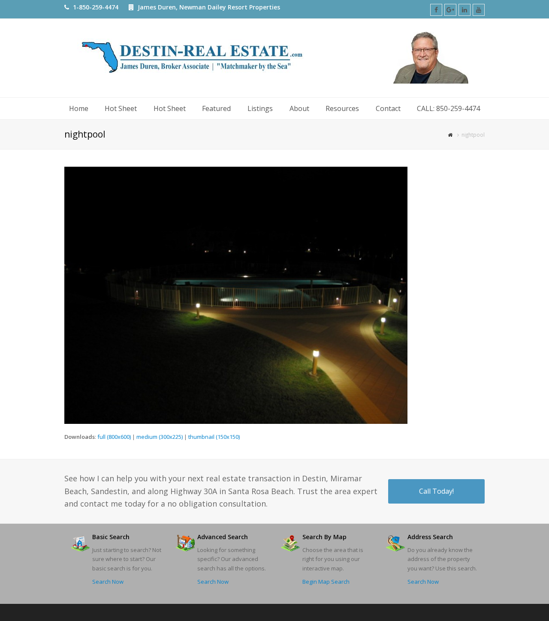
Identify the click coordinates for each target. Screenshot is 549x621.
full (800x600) (114, 437)
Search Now (108, 581)
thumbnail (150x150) (214, 437)
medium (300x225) (159, 437)
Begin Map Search (326, 581)
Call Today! (436, 491)
